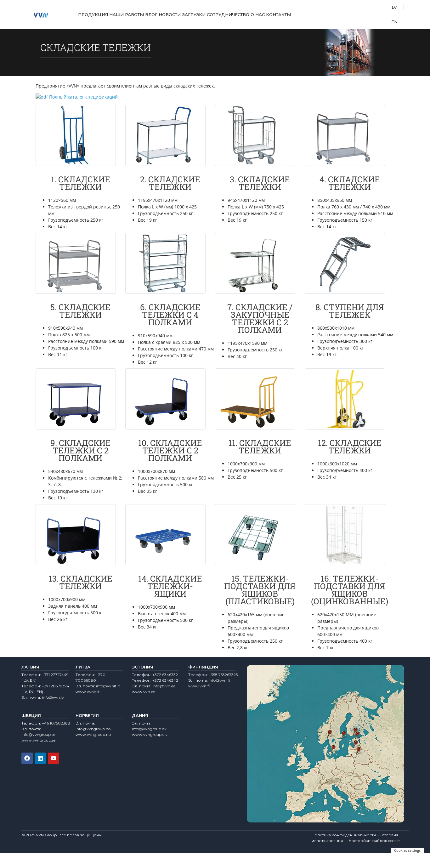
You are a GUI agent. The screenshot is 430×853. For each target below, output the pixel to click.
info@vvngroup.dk (149, 728)
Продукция (93, 14)
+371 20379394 (55, 686)
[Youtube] (53, 758)
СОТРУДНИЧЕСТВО (228, 14)
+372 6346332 (165, 674)
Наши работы (126, 14)
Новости (170, 14)
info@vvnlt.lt (108, 686)
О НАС (258, 14)
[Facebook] (27, 758)
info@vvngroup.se (38, 734)
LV (394, 7)
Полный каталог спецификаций (83, 97)
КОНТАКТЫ (278, 14)
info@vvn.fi (219, 680)
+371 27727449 (55, 674)
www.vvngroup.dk (149, 734)
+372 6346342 (165, 680)
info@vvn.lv (53, 697)
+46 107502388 (56, 723)
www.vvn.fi (199, 686)
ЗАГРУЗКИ (194, 14)
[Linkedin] (40, 758)
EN (394, 21)
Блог (151, 14)
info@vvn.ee (163, 686)
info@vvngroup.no (93, 728)
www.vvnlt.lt (88, 691)
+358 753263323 (223, 674)
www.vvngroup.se (38, 740)
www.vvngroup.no (93, 734)
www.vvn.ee (143, 691)
